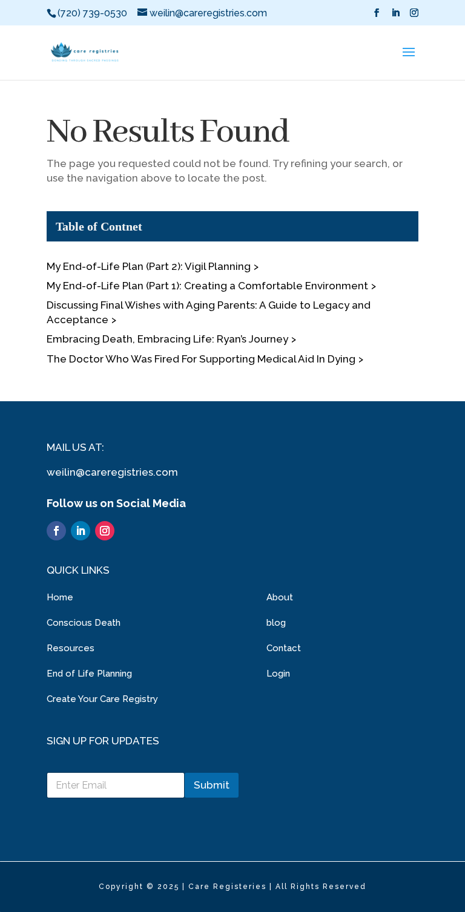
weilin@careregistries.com (112, 472)
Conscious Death (83, 622)
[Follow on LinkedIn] (80, 530)
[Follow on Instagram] (104, 530)
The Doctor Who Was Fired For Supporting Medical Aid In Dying (201, 359)
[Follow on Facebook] (56, 530)
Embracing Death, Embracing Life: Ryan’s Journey (167, 339)
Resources (70, 648)
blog (276, 622)
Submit (211, 785)
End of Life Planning (89, 673)
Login (278, 673)
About (279, 597)
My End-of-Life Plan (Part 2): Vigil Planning (149, 266)
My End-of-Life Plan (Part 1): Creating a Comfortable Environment (207, 286)
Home (60, 597)
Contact (283, 648)
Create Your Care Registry (102, 699)
